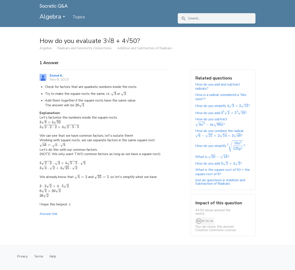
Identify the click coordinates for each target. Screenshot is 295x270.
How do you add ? (221, 113)
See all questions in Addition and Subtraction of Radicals (220, 182)
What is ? (212, 156)
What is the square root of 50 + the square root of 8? (222, 171)
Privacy (22, 256)
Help (53, 256)
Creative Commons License (215, 230)
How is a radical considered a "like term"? (220, 96)
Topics (79, 17)
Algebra (51, 17)
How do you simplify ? (222, 105)
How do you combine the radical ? (219, 133)
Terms (38, 256)
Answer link (48, 213)
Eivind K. (56, 75)
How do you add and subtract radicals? (217, 86)
